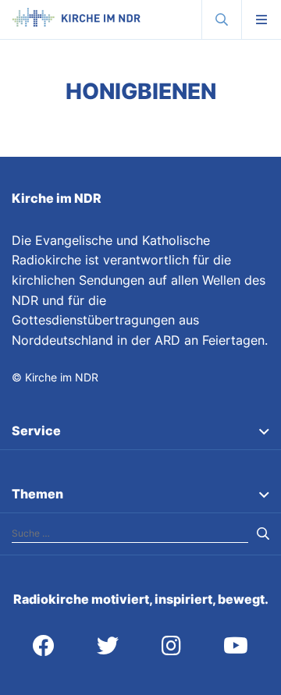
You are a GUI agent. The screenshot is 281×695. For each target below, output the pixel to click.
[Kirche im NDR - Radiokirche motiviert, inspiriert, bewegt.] (76, 22)
